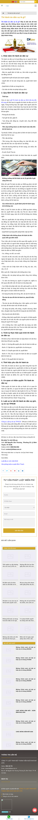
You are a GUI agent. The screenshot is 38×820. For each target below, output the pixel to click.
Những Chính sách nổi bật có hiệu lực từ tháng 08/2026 (25, 648)
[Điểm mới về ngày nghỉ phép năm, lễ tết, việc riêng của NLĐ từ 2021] (27, 629)
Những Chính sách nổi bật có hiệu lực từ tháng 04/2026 (25, 690)
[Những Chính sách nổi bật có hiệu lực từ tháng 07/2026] (8, 660)
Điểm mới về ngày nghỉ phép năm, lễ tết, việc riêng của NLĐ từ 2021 (27, 638)
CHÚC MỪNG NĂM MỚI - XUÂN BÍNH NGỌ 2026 (25, 711)
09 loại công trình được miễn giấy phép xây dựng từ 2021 (27, 584)
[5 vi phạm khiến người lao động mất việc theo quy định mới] (27, 611)
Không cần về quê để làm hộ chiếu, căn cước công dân (27, 602)
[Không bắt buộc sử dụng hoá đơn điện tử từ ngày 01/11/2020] (10, 611)
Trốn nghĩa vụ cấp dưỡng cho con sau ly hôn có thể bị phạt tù (10, 566)
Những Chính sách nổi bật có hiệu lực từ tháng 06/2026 (25, 669)
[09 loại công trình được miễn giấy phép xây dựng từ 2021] (27, 575)
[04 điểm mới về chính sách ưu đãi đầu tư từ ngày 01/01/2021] (10, 575)
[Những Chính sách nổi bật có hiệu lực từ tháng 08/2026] (8, 650)
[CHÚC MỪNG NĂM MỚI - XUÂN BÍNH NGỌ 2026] (8, 713)
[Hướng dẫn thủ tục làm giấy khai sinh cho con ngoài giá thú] (27, 556)
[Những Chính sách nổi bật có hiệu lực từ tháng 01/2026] (8, 745)
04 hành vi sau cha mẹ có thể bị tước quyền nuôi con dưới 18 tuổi (10, 602)
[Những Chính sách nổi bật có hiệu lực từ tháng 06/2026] (8, 671)
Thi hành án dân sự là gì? (14, 13)
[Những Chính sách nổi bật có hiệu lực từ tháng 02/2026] (8, 724)
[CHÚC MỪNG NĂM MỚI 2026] (8, 734)
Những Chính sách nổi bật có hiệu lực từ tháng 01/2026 (25, 743)
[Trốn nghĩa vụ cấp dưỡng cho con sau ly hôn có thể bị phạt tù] (10, 556)
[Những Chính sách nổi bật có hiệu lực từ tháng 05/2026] (8, 682)
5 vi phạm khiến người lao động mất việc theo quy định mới (27, 620)
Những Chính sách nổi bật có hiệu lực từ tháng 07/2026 (25, 658)
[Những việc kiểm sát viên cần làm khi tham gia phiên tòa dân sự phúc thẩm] (10, 629)
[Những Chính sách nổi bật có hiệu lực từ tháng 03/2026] (8, 703)
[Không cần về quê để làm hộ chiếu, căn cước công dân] (27, 593)
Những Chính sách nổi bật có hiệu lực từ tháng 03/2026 (25, 700)
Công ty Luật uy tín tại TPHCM (11, 421)
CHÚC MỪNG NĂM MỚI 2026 (24, 731)
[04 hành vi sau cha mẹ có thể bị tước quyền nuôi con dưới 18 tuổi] (10, 593)
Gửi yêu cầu (19, 530)
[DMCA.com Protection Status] (6, 812)
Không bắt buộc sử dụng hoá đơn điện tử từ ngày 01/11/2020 (10, 620)
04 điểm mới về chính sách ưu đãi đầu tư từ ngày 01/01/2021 (9, 584)
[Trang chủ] (19, 6)
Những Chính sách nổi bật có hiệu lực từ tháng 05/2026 (25, 679)
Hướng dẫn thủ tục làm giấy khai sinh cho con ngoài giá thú (27, 566)
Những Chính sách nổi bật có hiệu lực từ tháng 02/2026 (25, 722)
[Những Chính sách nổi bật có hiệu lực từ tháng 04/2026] (8, 692)
